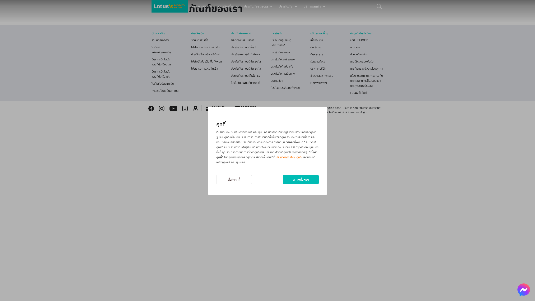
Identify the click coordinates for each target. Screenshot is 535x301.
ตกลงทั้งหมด (301, 179)
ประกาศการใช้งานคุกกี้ (289, 157)
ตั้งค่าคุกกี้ (234, 179)
